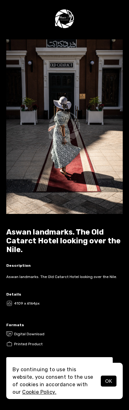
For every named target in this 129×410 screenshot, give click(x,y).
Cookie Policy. (39, 392)
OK (108, 381)
